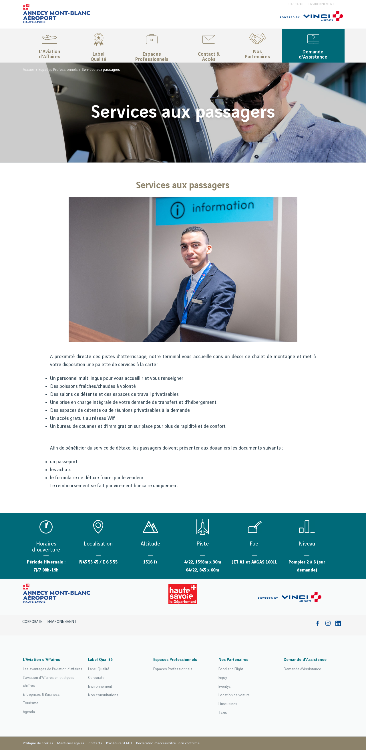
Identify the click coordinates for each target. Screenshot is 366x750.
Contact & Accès (209, 57)
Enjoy (222, 678)
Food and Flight (230, 669)
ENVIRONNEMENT (321, 4)
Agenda (29, 712)
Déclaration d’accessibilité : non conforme (168, 743)
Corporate (96, 678)
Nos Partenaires (257, 54)
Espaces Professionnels (151, 57)
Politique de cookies (38, 743)
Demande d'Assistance (313, 54)
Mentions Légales (70, 743)
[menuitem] (49, 46)
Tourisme (30, 703)
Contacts (95, 743)
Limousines (227, 704)
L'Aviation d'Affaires (49, 54)
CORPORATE (295, 4)
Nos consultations (103, 695)
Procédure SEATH (119, 743)
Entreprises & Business (41, 695)
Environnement (100, 687)
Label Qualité (98, 57)
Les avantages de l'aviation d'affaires (52, 669)
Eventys (224, 687)
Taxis (222, 713)
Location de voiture (234, 695)
